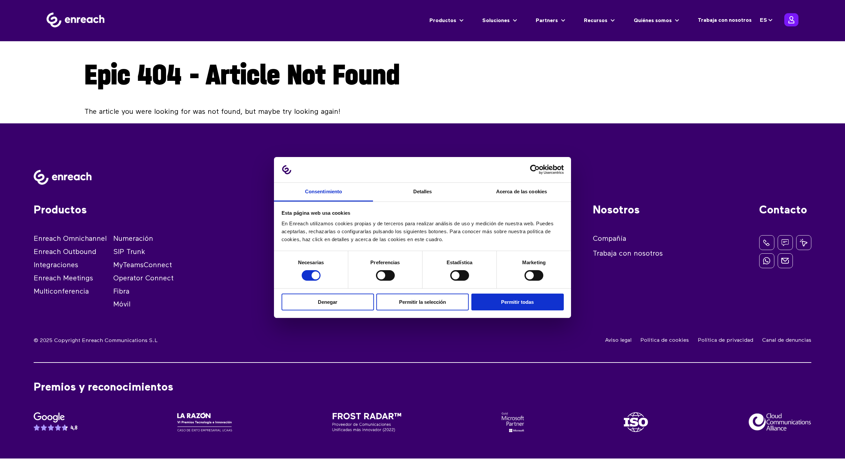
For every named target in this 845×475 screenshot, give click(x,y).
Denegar (327, 302)
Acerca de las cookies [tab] (521, 191)
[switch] (385, 275)
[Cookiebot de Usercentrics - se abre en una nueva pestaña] (535, 169)
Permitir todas (517, 302)
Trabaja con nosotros (725, 20)
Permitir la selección (422, 302)
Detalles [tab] (422, 191)
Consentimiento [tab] (323, 191)
